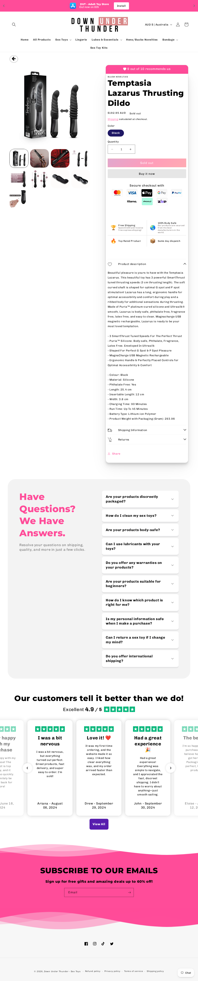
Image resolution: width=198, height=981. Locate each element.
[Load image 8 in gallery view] (80, 179)
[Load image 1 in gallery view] (19, 158)
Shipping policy (155, 971)
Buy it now (147, 174)
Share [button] (116, 453)
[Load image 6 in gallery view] (39, 179)
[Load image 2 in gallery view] (39, 158)
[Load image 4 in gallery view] (80, 158)
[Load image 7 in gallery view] (60, 179)
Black (118, 134)
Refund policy (93, 971)
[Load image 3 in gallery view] (60, 158)
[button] (14, 24)
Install (121, 6)
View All (99, 824)
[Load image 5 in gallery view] (19, 179)
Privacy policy (112, 971)
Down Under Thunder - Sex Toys (62, 971)
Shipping (113, 119)
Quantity (113, 141)
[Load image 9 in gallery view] (19, 199)
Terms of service (133, 971)
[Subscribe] (129, 892)
